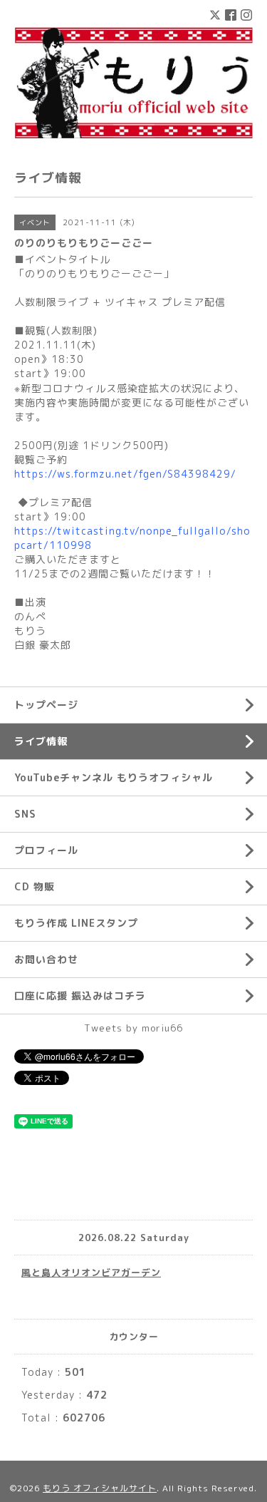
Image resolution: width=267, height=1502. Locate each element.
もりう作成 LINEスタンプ (76, 923)
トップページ (46, 704)
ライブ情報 (41, 741)
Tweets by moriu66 (133, 1028)
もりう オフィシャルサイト (100, 1488)
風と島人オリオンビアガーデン (91, 1272)
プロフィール (46, 850)
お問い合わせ (46, 959)
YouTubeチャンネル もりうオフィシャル (113, 777)
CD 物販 (34, 886)
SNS (25, 814)
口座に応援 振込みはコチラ (80, 995)
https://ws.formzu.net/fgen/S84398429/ (125, 473)
